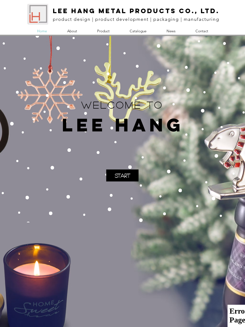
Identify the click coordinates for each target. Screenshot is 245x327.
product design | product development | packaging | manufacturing (136, 19)
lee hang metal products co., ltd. (136, 11)
